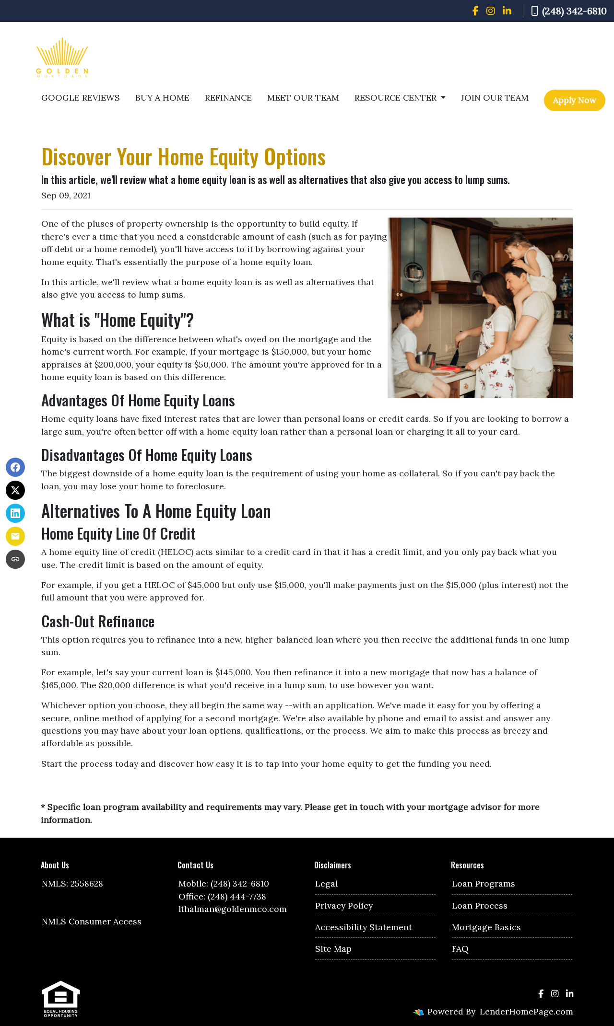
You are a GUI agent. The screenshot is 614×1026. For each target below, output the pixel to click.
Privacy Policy (344, 905)
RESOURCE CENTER (396, 97)
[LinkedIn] (507, 11)
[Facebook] (475, 11)
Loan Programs (483, 883)
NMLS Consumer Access (92, 921)
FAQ (460, 948)
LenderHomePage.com (526, 1011)
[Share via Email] (15, 536)
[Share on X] (15, 490)
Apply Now (574, 99)
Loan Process (480, 905)
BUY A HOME (162, 97)
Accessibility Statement (363, 927)
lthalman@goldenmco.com (232, 908)
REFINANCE (228, 97)
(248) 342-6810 (574, 11)
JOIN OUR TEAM (495, 97)
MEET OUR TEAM (303, 97)
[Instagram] (490, 11)
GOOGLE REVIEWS (80, 97)
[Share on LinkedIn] (15, 513)
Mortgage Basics (486, 927)
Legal (326, 883)
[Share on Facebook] (15, 467)
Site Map (333, 948)
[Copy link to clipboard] (15, 559)
